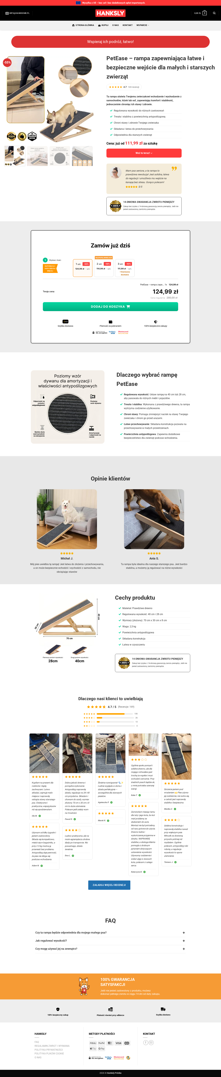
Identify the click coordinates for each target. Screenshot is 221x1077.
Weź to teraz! (143, 153)
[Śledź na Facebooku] (145, 1042)
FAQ (37, 1042)
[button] (200, 13)
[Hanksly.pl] (110, 13)
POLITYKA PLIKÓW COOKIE (49, 1053)
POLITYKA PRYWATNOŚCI (49, 1049)
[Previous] (9, 99)
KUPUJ (105, 25)
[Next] (88, 99)
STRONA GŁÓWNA (85, 25)
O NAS (115, 25)
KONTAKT (128, 25)
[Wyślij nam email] (151, 1042)
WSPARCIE (142, 25)
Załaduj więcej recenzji (109, 885)
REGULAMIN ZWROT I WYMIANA (52, 1045)
